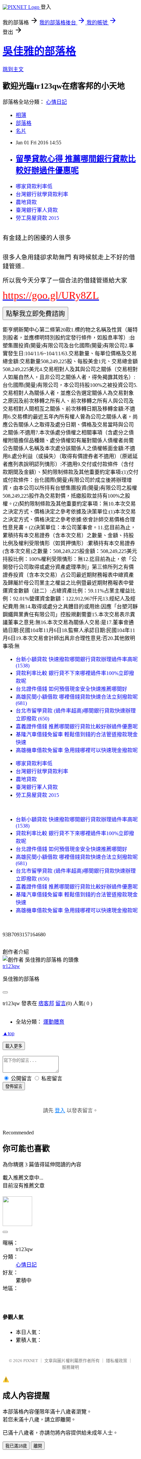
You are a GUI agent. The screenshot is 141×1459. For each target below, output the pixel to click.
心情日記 (56, 102)
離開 (37, 1446)
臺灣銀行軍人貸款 (37, 210)
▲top (8, 1033)
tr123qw (11, 966)
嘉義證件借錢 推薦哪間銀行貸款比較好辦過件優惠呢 (77, 726)
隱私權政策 (116, 1360)
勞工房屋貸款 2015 (37, 218)
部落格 (23, 123)
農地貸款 (26, 202)
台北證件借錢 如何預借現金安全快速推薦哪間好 (71, 689)
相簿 (21, 115)
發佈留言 (13, 1086)
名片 (21, 131)
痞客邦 (46, 1003)
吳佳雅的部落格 (39, 51)
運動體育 (53, 1022)
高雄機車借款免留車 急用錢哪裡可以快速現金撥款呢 (77, 750)
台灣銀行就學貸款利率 (42, 194)
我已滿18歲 (16, 1446)
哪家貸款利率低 (34, 186)
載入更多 (13, 1046)
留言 (60, 1003)
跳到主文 (13, 69)
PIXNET (30, 1360)
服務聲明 (70, 1367)
